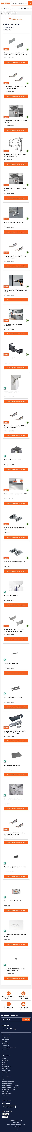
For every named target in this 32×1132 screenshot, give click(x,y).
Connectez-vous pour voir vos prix (16, 62)
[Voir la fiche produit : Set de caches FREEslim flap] (16, 755)
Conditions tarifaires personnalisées (8, 1047)
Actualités (4, 1058)
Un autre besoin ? (5, 1091)
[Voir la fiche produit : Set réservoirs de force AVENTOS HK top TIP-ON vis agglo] (16, 144)
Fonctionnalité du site (6, 1070)
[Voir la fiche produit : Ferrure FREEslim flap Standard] (16, 789)
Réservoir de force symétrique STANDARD (13, 325)
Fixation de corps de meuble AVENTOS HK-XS (15, 291)
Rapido (3, 1051)
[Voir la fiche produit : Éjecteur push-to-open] (16, 653)
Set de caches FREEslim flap (12, 765)
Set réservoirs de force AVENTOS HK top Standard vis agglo (15, 87)
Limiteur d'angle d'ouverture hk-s (14, 358)
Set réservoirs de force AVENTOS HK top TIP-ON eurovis (15, 426)
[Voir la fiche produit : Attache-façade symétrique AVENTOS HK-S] (16, 518)
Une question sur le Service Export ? (9, 1089)
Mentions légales (16, 1122)
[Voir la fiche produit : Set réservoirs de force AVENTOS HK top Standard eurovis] (16, 246)
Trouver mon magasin (9, 1106)
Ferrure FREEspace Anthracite (13, 460)
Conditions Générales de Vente (16, 1120)
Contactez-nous (5, 1095)
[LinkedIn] (14, 1028)
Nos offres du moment (6, 1066)
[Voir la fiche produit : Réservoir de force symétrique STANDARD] (16, 314)
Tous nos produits (9, 9)
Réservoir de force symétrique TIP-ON (15, 494)
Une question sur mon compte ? (8, 1081)
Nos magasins (4, 1062)
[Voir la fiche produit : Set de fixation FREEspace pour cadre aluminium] (16, 925)
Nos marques (4, 1064)
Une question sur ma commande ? (8, 1083)
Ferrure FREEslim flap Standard (13, 799)
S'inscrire (26, 1019)
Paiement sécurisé (5, 1072)
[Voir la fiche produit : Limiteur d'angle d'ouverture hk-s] (16, 348)
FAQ (3, 1079)
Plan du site (16, 1130)
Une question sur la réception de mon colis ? (10, 1087)
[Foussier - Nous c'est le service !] (5, 3)
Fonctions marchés (5, 1049)
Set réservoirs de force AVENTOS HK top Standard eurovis (15, 257)
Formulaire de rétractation (7, 1093)
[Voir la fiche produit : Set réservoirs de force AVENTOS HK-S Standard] (16, 110)
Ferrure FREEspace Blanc (11, 392)
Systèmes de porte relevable (8, 12)
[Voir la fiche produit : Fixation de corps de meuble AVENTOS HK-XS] (16, 280)
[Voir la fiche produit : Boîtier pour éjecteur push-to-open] (16, 857)
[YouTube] (10, 1028)
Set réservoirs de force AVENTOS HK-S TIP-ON (15, 189)
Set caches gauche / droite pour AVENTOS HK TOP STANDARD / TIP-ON (15, 53)
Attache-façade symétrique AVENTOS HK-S (15, 528)
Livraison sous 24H (5, 1043)
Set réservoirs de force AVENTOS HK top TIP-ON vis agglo (15, 155)
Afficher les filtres (17, 19)
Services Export (5, 1068)
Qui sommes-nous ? (5, 1037)
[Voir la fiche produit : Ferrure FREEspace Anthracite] (16, 450)
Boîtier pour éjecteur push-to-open (14, 867)
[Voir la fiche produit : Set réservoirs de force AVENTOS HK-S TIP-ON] (16, 178)
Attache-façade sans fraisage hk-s (14, 561)
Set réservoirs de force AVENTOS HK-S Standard (15, 121)
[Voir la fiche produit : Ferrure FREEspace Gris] (16, 585)
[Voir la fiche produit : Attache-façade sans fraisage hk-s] (16, 551)
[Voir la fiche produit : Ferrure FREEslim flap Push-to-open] (16, 891)
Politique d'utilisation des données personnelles (16, 1124)
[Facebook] (3, 1028)
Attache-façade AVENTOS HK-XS (13, 222)
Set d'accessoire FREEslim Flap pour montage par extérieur (14, 969)
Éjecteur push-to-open (11, 663)
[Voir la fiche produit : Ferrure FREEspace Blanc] (16, 382)
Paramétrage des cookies (16, 1126)
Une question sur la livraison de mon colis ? (10, 1085)
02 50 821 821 (6, 1103)
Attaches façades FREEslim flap (13, 697)
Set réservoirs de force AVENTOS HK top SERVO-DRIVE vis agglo (15, 732)
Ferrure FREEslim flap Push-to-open (14, 901)
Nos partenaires (5, 1060)
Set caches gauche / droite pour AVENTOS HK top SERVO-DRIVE (13, 630)
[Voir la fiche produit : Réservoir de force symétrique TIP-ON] (16, 484)
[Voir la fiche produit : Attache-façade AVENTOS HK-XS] (16, 212)
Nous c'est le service (5, 1039)
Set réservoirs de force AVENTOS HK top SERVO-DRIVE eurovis (15, 833)
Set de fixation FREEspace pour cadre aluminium (15, 935)
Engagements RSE (5, 1045)
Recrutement (4, 1041)
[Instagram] (7, 1028)
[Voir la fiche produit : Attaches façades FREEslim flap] (16, 687)
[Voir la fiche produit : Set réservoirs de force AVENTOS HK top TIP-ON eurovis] (16, 416)
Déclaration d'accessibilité (16, 1128)
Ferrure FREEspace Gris (11, 595)
